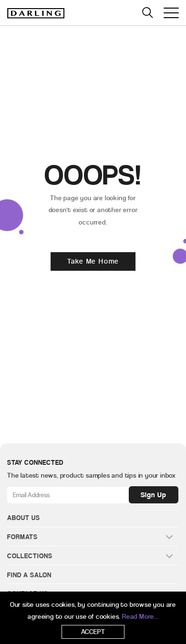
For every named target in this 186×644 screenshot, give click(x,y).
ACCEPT (93, 632)
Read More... (140, 617)
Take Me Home (93, 261)
